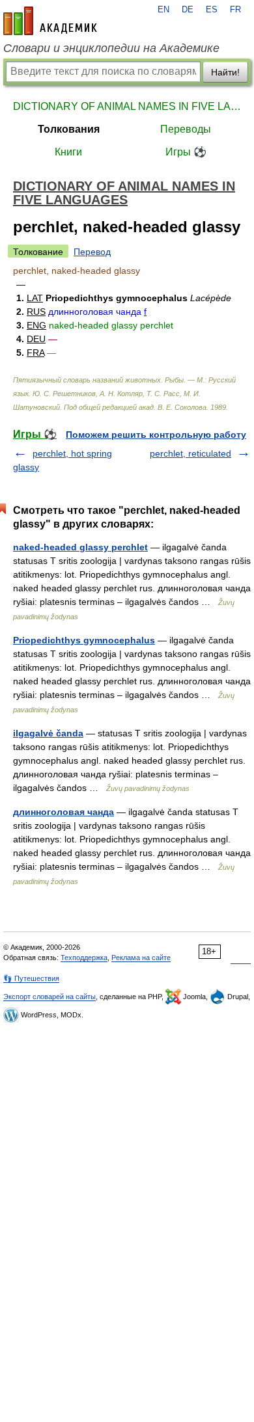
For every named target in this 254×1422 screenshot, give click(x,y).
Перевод (92, 252)
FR (235, 9)
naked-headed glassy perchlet (80, 547)
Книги (68, 151)
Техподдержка (84, 957)
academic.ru (50, 21)
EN (163, 9)
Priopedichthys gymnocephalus (84, 640)
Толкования (69, 129)
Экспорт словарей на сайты (49, 996)
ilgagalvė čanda (48, 733)
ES (212, 9)
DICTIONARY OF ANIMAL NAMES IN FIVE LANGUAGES (127, 106)
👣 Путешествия (31, 978)
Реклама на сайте (141, 957)
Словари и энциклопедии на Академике (111, 48)
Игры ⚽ (185, 151)
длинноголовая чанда (63, 812)
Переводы (185, 129)
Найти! (225, 72)
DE (187, 9)
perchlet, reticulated (190, 453)
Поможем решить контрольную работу (156, 434)
